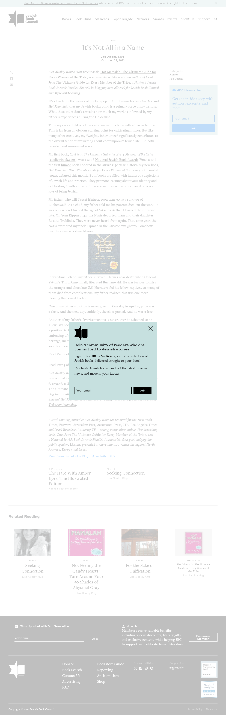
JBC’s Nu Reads (103, 356)
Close (151, 328)
